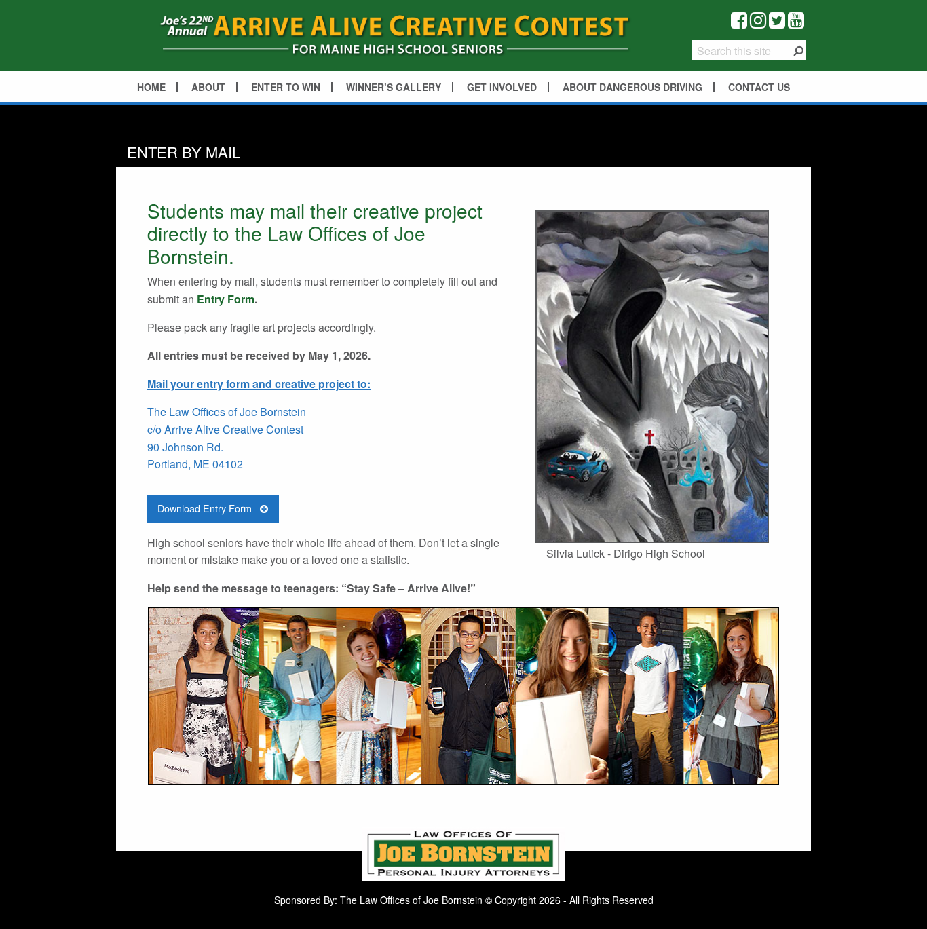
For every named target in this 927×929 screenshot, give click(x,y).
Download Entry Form (205, 508)
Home (151, 87)
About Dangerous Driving (632, 87)
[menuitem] (152, 87)
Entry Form (225, 299)
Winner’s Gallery (393, 87)
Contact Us (759, 87)
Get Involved (502, 87)
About (208, 87)
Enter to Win (285, 87)
